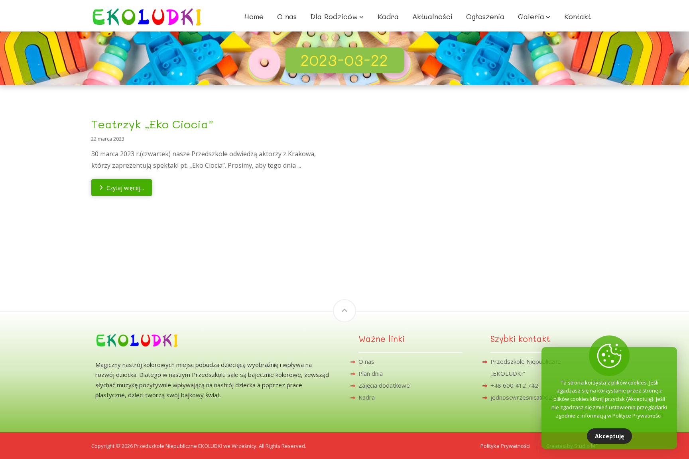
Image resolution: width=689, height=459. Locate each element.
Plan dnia (370, 373)
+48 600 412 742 (514, 385)
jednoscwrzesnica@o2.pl (524, 397)
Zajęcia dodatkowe (384, 385)
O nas (366, 361)
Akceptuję (609, 436)
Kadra (366, 397)
